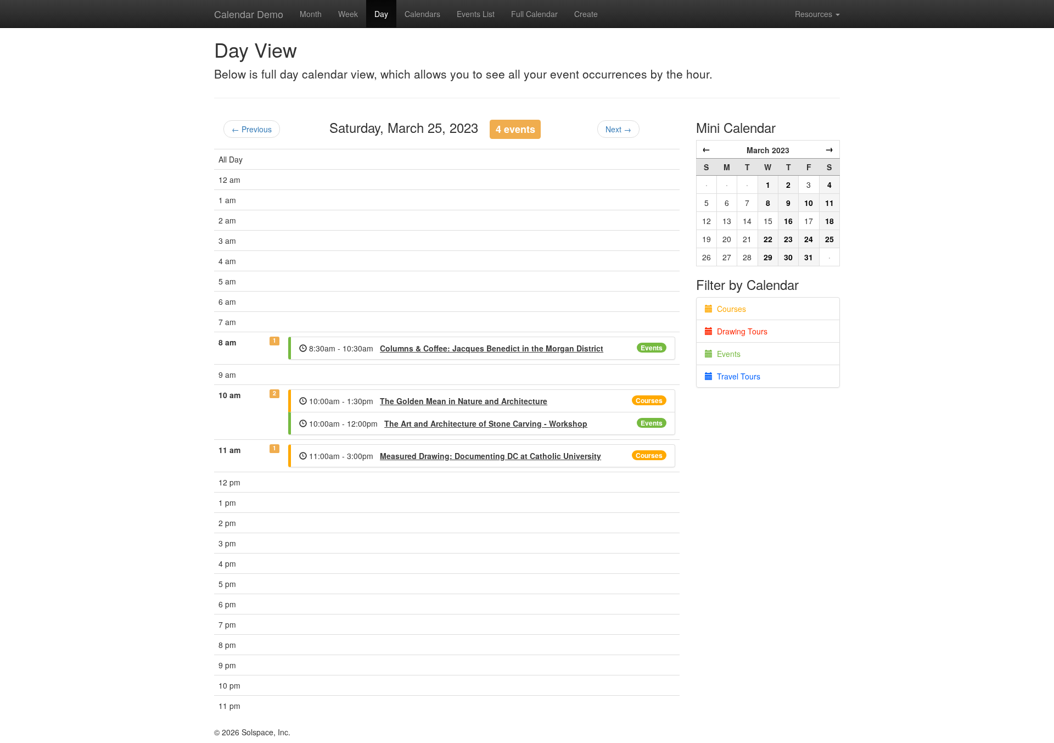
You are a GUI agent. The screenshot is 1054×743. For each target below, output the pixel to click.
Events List (476, 13)
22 (768, 238)
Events (652, 348)
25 (829, 238)
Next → (618, 129)
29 (768, 257)
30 (788, 257)
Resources (814, 13)
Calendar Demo (248, 14)
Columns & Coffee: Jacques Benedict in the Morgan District (491, 348)
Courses (649, 400)
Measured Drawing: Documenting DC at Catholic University (490, 455)
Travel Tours (736, 376)
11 (829, 202)
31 (808, 257)
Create (586, 13)
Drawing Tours (740, 331)
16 (788, 220)
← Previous (252, 129)
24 (808, 238)
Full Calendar (534, 13)
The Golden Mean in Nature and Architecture (463, 400)
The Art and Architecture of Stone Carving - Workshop (485, 423)
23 (788, 238)
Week (348, 13)
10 (808, 202)
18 (829, 220)
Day (381, 13)
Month (311, 13)
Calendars (422, 13)
